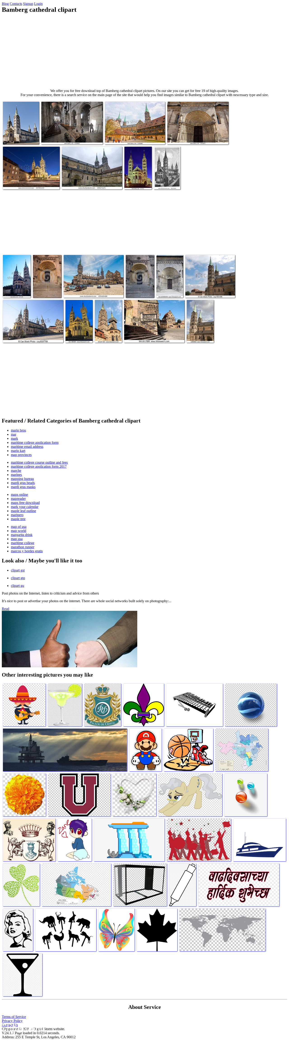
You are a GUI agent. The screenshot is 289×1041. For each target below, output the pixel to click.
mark (14, 438)
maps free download (25, 503)
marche (16, 470)
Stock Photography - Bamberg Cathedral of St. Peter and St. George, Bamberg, (108, 329)
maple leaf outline (23, 511)
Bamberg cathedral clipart (20, 138)
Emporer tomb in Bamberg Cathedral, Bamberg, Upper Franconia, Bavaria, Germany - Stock (66, 134)
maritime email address (27, 447)
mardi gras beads (23, 483)
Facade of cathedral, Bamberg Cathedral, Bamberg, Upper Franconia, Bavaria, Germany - (16, 282)
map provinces (21, 455)
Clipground (22, 1027)
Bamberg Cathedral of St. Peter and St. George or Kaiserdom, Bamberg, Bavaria (89, 181)
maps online (19, 494)
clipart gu (17, 586)
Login (38, 4)
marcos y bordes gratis (27, 551)
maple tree (18, 519)
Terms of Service (14, 1017)
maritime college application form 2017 (39, 466)
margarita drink (22, 535)
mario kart (18, 451)
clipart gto (18, 578)
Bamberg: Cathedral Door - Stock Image (194, 138)
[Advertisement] (144, 51)
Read (5, 609)
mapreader (18, 498)
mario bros (18, 430)
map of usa (18, 527)
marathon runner (22, 547)
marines (16, 475)
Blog (5, 4)
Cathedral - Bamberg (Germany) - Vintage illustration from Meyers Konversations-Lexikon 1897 (165, 170)
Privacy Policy (12, 1021)
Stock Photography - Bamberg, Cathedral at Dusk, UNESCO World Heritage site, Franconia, (79, 327)
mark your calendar (24, 507)
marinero (17, 515)
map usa (17, 539)
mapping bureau (22, 479)
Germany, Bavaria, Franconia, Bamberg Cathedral (200, 333)
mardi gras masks (23, 487)
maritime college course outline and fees (39, 462)
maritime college (22, 543)
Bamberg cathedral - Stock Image (137, 181)
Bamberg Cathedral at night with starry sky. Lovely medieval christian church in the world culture (30, 179)
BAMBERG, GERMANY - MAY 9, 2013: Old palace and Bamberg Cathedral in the (133, 136)
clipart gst (18, 570)
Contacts (16, 4)
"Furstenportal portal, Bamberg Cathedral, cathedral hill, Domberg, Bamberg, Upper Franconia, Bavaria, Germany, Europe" (170, 277)
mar (13, 434)
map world (18, 531)
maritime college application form (34, 442)
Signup (28, 4)
